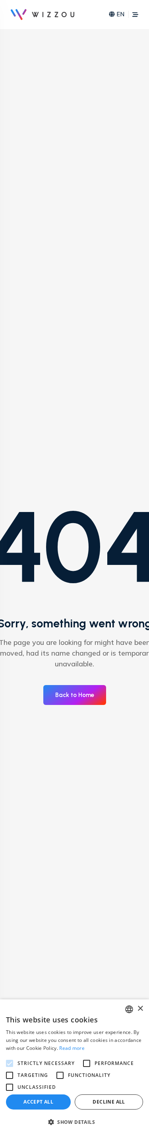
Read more (72, 1048)
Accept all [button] (38, 1101)
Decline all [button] (109, 1101)
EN (120, 14)
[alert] (74, 1067)
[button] (74, 1122)
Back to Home (74, 695)
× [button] (140, 1009)
